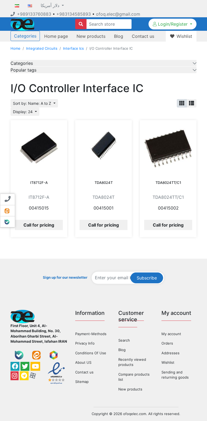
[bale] (19, 355)
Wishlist (167, 362)
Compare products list (134, 377)
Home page (56, 36)
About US (83, 362)
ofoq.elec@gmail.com (118, 14)
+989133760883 (34, 14)
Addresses (170, 353)
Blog (118, 36)
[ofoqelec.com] (22, 23)
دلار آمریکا (51, 5)
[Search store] (81, 24)
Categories (25, 36)
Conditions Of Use (90, 353)
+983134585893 (73, 14)
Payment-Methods (90, 334)
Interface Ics (73, 48)
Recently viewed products (132, 362)
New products (91, 36)
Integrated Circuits (41, 48)
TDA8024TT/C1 (168, 182)
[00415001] (103, 148)
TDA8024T (104, 182)
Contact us (143, 36)
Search (124, 340)
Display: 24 (23, 111)
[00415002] (168, 148)
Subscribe (147, 278)
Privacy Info (85, 343)
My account (171, 334)
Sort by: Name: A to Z (32, 103)
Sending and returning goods (175, 375)
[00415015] (39, 148)
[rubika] (53, 355)
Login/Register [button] (173, 24)
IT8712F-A (39, 182)
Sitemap (82, 381)
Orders (167, 343)
